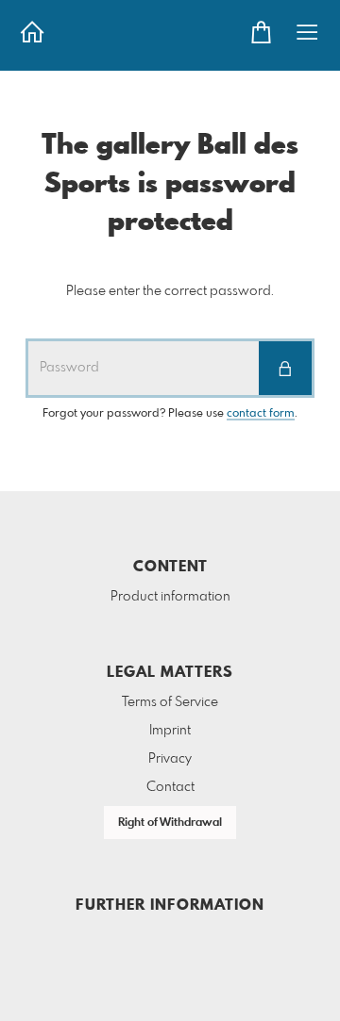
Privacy (170, 759)
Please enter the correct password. (170, 291)
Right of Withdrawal (170, 823)
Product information (170, 596)
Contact (170, 787)
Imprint (170, 730)
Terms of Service (170, 702)
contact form (261, 414)
